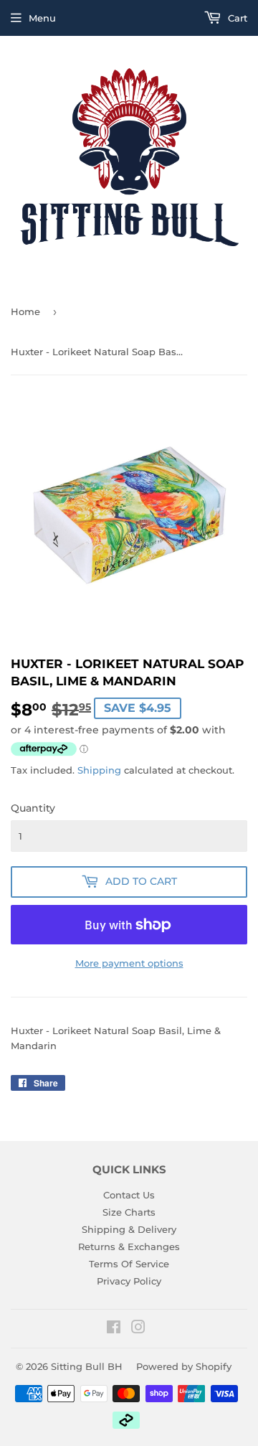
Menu (42, 18)
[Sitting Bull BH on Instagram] (138, 1329)
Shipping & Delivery (129, 1229)
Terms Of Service (129, 1263)
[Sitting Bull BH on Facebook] (113, 1329)
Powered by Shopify (183, 1366)
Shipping (99, 770)
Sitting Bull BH (87, 1366)
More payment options (129, 963)
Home (25, 311)
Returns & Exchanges (129, 1246)
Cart (236, 18)
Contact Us (129, 1195)
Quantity (33, 808)
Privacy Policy (129, 1281)
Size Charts (129, 1212)
